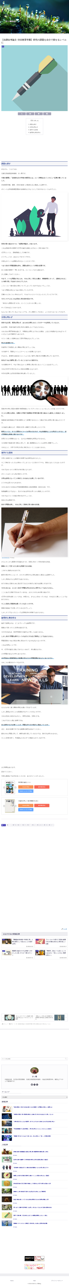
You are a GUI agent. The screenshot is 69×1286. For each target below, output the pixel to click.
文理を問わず (34, 127)
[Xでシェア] (22, 113)
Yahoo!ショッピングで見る (26, 791)
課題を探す (33, 124)
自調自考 (41, 825)
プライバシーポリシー (57, 1280)
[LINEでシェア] (39, 113)
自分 (35, 825)
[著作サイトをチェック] (32, 1085)
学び (4, 825)
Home (12, 1280)
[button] (47, 113)
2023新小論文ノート (24, 782)
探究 (25, 825)
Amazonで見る (25, 787)
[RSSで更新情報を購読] (37, 1085)
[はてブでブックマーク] (30, 113)
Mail (34, 1280)
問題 (15, 825)
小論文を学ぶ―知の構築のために (28, 801)
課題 (47, 825)
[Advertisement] (34, 148)
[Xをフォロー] (34, 1085)
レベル (10, 825)
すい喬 (34, 1076)
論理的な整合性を (35, 132)
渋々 (30, 825)
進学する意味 (34, 130)
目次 (32, 120)
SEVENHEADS (5, 557)
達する (52, 825)
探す (20, 825)
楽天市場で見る (41, 787)
